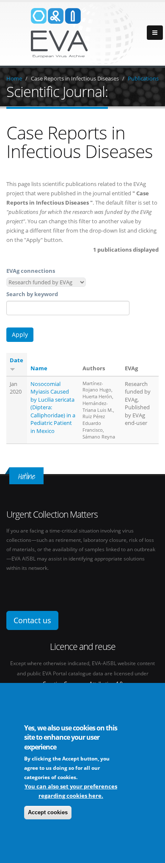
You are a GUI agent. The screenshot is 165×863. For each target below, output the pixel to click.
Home (14, 78)
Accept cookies (48, 812)
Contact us (32, 620)
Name (38, 368)
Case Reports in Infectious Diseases (75, 78)
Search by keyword (32, 294)
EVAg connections (30, 271)
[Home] (82, 33)
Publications (143, 78)
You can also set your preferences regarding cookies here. (71, 791)
